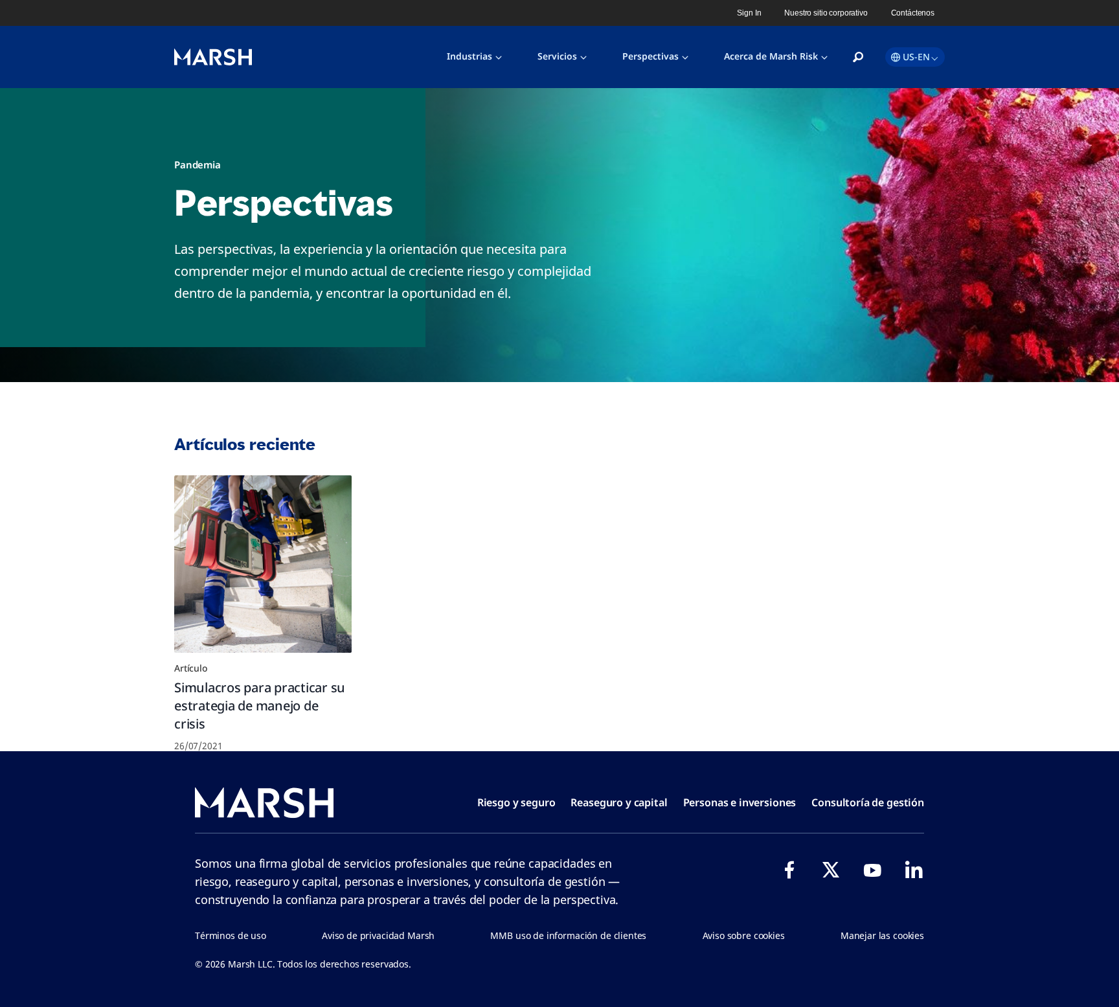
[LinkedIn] (913, 869)
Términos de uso (230, 935)
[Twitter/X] (830, 869)
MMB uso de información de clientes (568, 935)
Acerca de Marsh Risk (771, 56)
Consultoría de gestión (867, 802)
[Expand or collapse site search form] (858, 57)
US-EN (916, 57)
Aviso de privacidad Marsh (378, 935)
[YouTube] (872, 869)
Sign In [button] (749, 12)
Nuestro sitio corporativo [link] (825, 12)
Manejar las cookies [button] (882, 935)
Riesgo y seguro (516, 802)
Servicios (557, 56)
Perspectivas (650, 56)
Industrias (469, 56)
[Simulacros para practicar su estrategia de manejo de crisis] (263, 564)
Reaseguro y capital (619, 802)
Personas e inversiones (740, 802)
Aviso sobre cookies (744, 935)
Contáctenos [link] (912, 12)
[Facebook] (789, 869)
